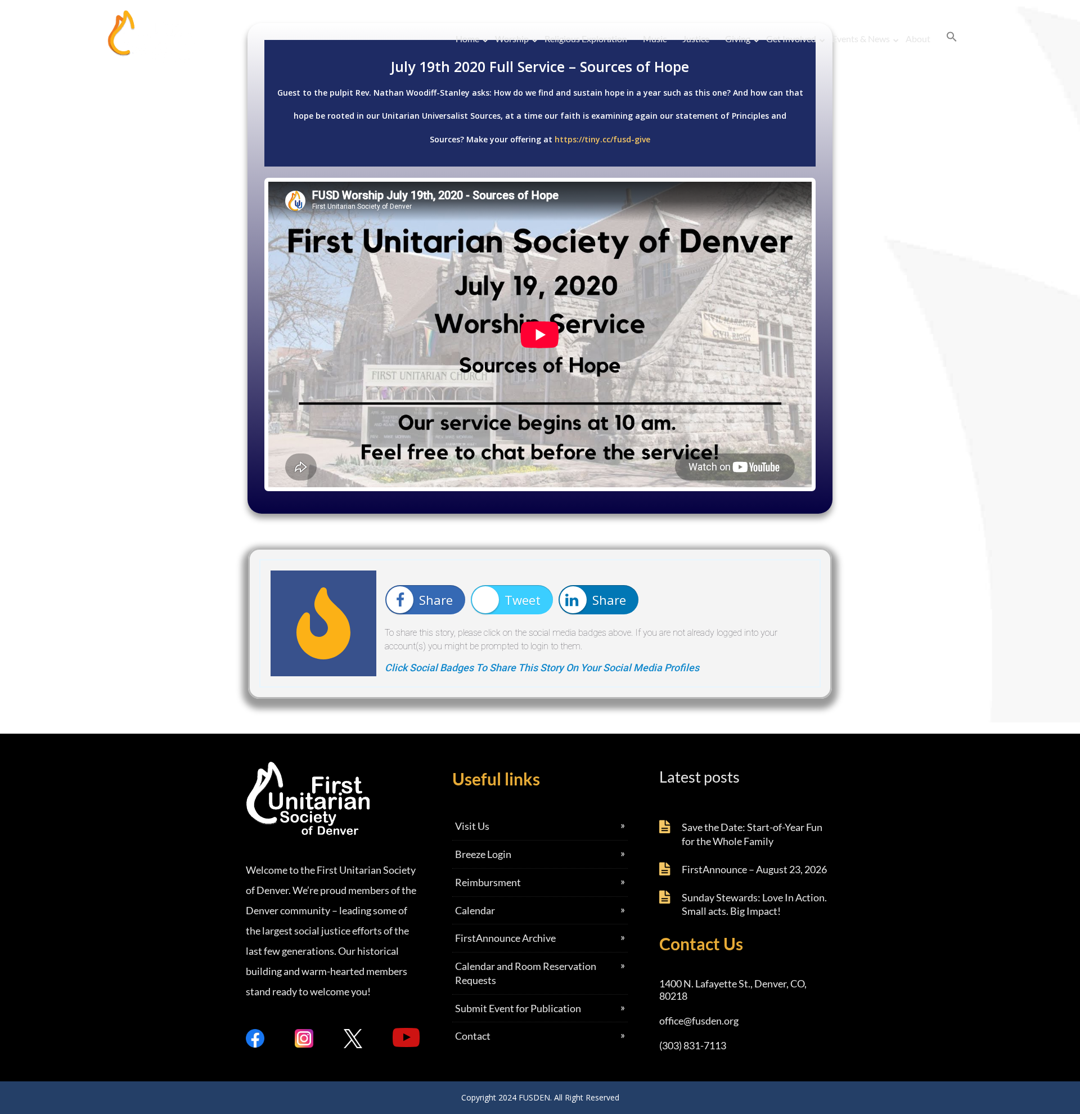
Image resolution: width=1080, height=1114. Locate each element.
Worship (512, 38)
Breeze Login (483, 854)
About (918, 38)
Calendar (475, 910)
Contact (472, 1036)
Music (655, 38)
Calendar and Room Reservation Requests (525, 973)
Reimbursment (488, 882)
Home (467, 38)
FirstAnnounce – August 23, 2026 (754, 869)
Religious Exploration (585, 38)
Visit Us (472, 826)
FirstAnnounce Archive (505, 938)
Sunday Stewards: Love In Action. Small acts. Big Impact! (754, 904)
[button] (951, 37)
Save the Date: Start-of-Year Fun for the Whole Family (752, 834)
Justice (695, 38)
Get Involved (791, 38)
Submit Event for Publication (518, 1008)
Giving (737, 38)
